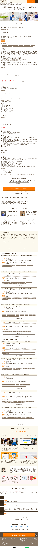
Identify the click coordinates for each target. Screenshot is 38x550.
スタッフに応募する (31, 1)
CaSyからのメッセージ (5, 542)
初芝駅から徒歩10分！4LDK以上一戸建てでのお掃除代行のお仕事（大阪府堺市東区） (16, 255)
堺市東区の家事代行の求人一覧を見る (18, 424)
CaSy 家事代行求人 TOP (3, 3)
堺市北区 (16, 526)
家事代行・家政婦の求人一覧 (11, 3)
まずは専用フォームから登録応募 (19, 535)
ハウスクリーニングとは (14, 542)
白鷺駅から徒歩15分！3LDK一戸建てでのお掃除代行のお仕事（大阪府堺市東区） (15, 374)
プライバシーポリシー (33, 542)
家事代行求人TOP (18, 193)
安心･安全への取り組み (33, 538)
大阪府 (17, 3)
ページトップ (36, 535)
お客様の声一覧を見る (18, 183)
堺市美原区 (21, 526)
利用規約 (31, 543)
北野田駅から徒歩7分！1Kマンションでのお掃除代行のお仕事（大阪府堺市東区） (16, 341)
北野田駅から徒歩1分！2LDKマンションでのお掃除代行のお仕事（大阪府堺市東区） (16, 407)
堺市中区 (11, 526)
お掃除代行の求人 (23, 541)
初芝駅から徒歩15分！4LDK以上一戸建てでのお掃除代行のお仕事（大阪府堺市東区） (16, 271)
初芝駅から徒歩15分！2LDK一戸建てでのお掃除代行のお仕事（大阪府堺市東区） (15, 304)
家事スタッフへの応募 (33, 539)
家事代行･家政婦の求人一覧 (24, 539)
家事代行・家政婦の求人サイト (3, 0)
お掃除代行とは (13, 539)
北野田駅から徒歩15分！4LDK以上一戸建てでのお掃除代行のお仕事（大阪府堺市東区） (17, 358)
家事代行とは (13, 538)
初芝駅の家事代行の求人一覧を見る (18, 336)
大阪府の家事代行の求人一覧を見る (18, 529)
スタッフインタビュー (4, 543)
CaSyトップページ (4, 538)
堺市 (19, 3)
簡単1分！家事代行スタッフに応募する (19, 188)
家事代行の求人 (23, 540)
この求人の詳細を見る (19, 285)
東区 (21, 3)
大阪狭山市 (26, 526)
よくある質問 (3, 544)
